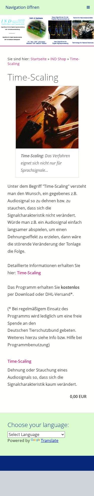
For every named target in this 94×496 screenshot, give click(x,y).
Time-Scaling (29, 273)
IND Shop (58, 58)
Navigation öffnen (22, 7)
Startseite (39, 58)
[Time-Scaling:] (47, 117)
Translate (49, 440)
